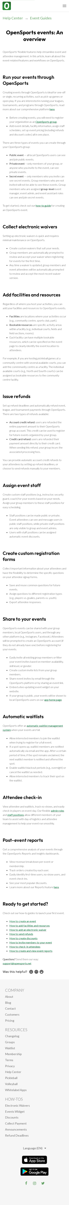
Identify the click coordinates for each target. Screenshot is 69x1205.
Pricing (9, 1020)
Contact (10, 1008)
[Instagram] (34, 1183)
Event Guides (41, 18)
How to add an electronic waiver (27, 929)
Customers (12, 1014)
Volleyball (11, 1084)
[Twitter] (43, 1183)
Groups (10, 1042)
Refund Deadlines (17, 1135)
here (52, 109)
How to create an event (22, 921)
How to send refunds (21, 933)
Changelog (12, 1036)
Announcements (16, 1129)
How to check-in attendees (24, 946)
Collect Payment (16, 1123)
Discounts (11, 1117)
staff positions (15, 814)
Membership (13, 1054)
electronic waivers (17, 1105)
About (9, 996)
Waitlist (10, 1048)
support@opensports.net (17, 963)
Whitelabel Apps (16, 1090)
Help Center (13, 18)
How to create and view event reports (30, 950)
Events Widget (15, 1111)
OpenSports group (46, 121)
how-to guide (43, 205)
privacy (10, 1066)
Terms (9, 1060)
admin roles (57, 810)
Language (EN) (33, 1148)
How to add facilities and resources (29, 925)
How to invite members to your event (30, 942)
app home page (53, 699)
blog (8, 1002)
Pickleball (11, 1078)
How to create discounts (23, 938)
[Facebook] (26, 1183)
